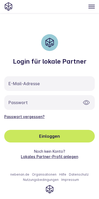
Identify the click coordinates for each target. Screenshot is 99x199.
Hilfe (62, 174)
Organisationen (44, 174)
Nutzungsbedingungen (41, 180)
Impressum (70, 180)
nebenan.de (19, 174)
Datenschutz (79, 174)
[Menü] (91, 6)
